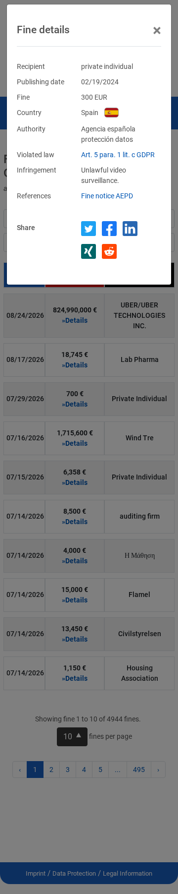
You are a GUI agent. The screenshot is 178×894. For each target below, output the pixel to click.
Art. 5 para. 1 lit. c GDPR (118, 155)
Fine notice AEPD (107, 196)
